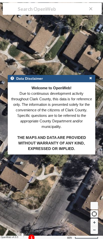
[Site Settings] (23, 235)
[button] (94, 214)
